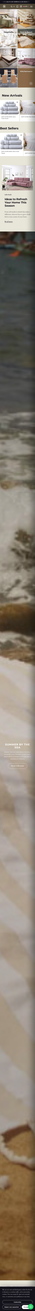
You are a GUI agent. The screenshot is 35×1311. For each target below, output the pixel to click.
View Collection (17, 766)
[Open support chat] (30, 1306)
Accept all (27, 1307)
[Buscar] (11, 6)
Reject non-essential (11, 1307)
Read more (9, 222)
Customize (17, 1302)
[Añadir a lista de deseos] (17, 102)
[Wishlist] (17, 6)
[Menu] (31, 6)
